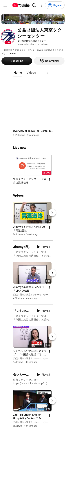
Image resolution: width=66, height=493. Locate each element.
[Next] (52, 212)
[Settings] (41, 5)
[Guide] (5, 5)
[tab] (17, 72)
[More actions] (49, 180)
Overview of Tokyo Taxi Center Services (33, 130)
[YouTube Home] (21, 5)
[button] (8, 36)
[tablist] (33, 72)
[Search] (34, 5)
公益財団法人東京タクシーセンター (30, 294)
